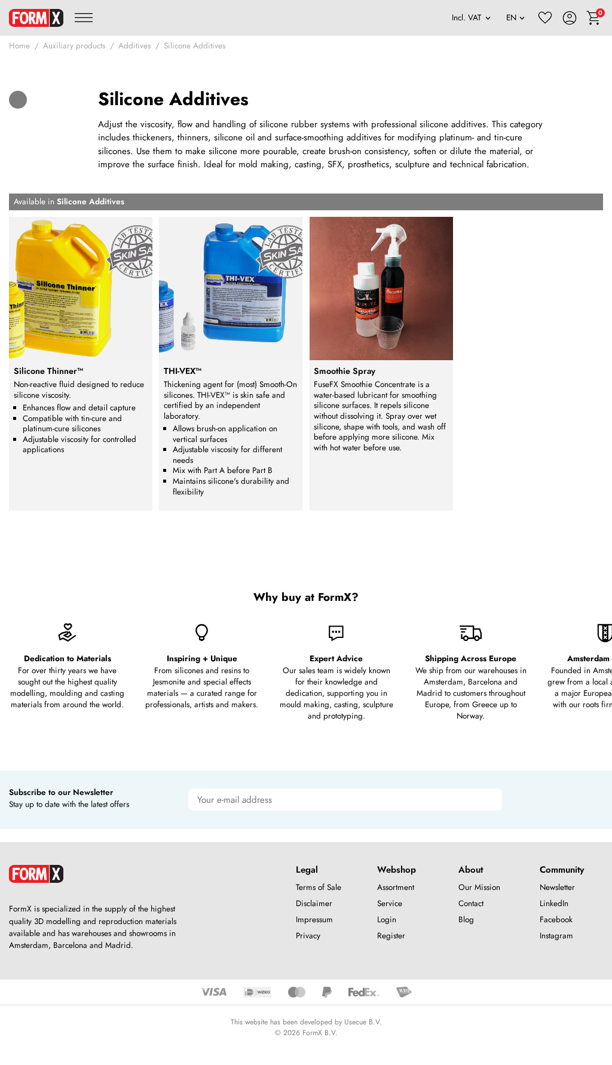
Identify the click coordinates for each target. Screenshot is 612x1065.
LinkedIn (554, 903)
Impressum (314, 919)
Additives (134, 45)
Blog (466, 919)
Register (391, 935)
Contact (471, 903)
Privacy (308, 935)
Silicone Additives (194, 45)
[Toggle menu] (84, 18)
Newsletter (557, 887)
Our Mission (479, 887)
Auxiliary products (74, 45)
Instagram (556, 935)
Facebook (556, 919)
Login (386, 919)
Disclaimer (314, 903)
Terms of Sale (318, 887)
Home (19, 45)
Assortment (395, 887)
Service (389, 903)
